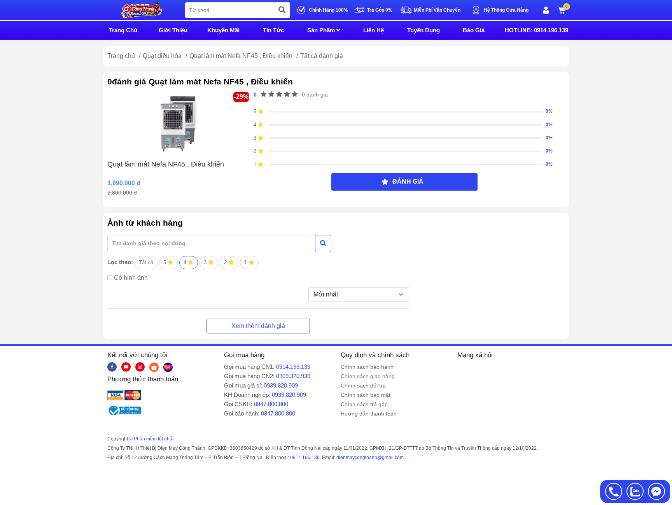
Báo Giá (474, 30)
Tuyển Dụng (423, 30)
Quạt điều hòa (163, 56)
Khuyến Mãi (223, 30)
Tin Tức (273, 30)
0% (549, 111)
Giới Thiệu (173, 30)
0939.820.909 (281, 385)
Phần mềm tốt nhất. (154, 439)
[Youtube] (126, 367)
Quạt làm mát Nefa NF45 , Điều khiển (241, 56)
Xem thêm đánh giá (258, 326)
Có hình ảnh (131, 277)
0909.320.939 (293, 376)
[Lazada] (168, 367)
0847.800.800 (271, 404)
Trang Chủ (123, 30)
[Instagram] (140, 367)
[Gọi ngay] (613, 491)
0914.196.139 (293, 366)
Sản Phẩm (321, 30)
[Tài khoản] (546, 10)
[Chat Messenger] (656, 491)
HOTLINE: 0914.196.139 (536, 30)
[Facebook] (112, 367)
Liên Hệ (373, 30)
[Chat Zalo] (635, 491)
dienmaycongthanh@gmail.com (370, 457)
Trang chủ (121, 56)
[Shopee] (154, 367)
